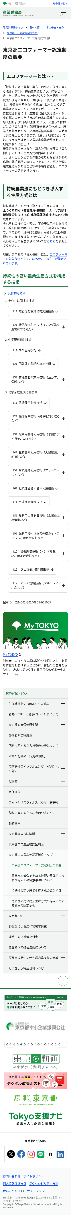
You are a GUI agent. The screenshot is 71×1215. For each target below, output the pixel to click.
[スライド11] (42, 1044)
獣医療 (13, 781)
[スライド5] (21, 1044)
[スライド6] (25, 1044)
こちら (51, 241)
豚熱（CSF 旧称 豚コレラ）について (33, 714)
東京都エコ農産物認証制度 (26, 844)
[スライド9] (35, 1044)
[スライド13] (49, 1044)
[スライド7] (28, 1044)
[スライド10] (39, 1044)
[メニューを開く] (63, 13)
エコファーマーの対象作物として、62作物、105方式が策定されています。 (35, 258)
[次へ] (62, 1044)
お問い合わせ (11, 1176)
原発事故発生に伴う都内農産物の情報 (33, 957)
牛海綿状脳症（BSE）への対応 (29, 703)
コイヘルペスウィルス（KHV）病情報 (33, 802)
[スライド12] (45, 1044)
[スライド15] (56, 1044)
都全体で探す (60, 3)
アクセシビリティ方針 (43, 1183)
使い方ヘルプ (11, 1191)
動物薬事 (14, 823)
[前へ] (9, 1044)
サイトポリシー (33, 1176)
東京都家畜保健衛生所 (23, 724)
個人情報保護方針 (14, 1183)
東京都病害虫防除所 (22, 833)
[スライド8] (32, 1044)
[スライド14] (52, 1044)
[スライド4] (18, 1044)
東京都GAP (16, 916)
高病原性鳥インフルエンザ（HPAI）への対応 (34, 768)
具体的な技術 (16, 293)
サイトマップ (35, 1191)
